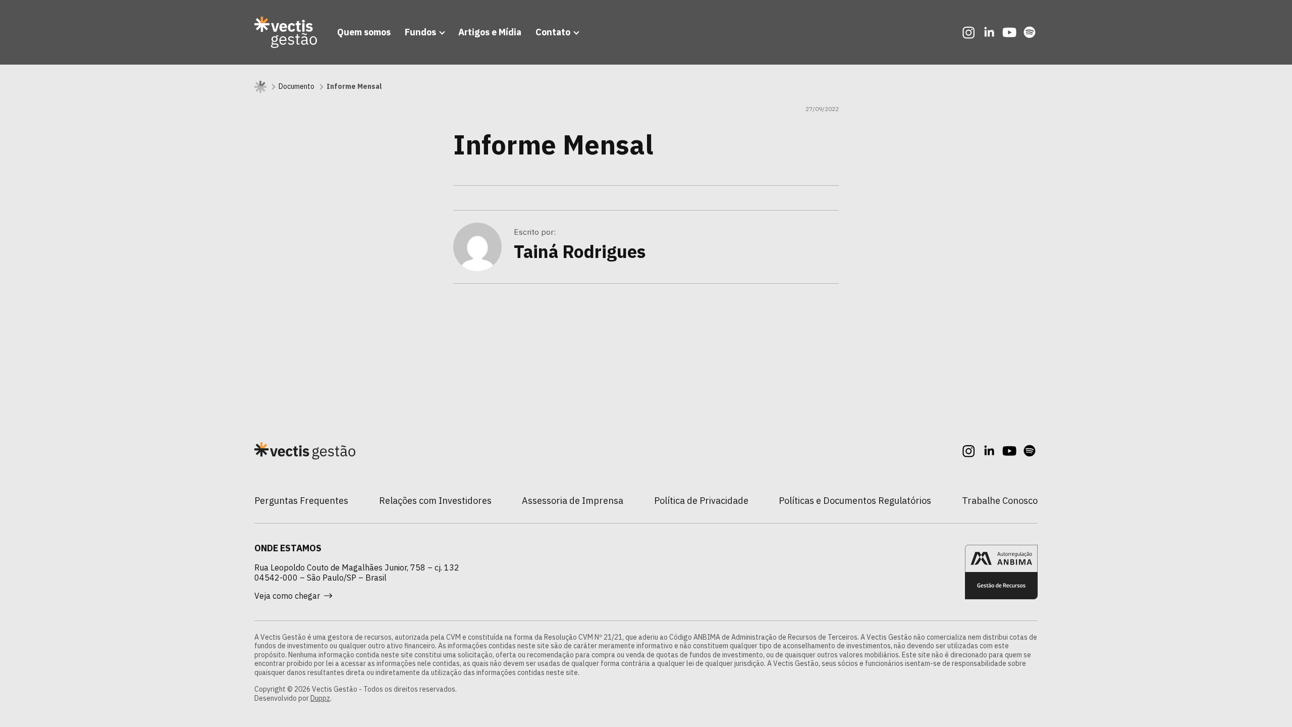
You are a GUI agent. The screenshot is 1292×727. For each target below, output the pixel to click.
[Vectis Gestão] (285, 32)
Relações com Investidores (435, 500)
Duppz (320, 698)
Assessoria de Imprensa (572, 500)
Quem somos (364, 32)
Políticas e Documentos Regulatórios (855, 500)
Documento (296, 86)
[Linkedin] (989, 32)
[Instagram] (969, 32)
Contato (552, 32)
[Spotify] (1029, 32)
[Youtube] (1009, 32)
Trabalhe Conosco (1000, 500)
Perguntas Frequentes (301, 500)
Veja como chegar (287, 596)
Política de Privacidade (701, 500)
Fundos (420, 32)
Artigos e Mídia (489, 32)
